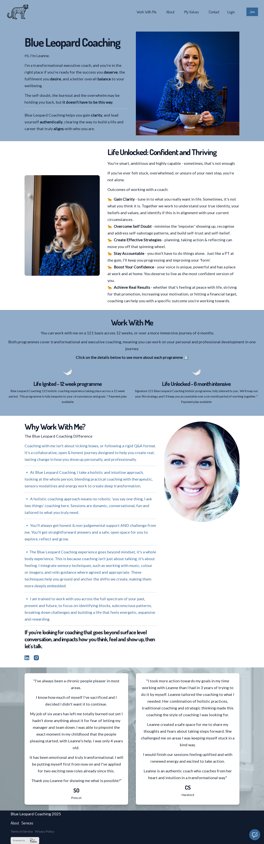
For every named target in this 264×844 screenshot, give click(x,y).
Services (27, 822)
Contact (214, 11)
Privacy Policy (44, 831)
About (170, 11)
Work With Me (147, 11)
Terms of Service (22, 831)
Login (231, 11)
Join (252, 12)
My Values (191, 11)
